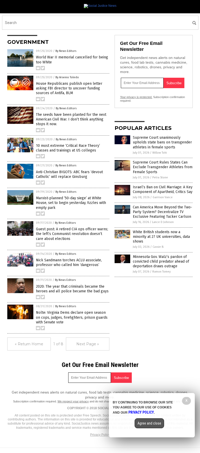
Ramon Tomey (161, 271)
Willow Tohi (159, 152)
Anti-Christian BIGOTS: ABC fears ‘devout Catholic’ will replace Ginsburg (69, 174)
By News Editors (65, 51)
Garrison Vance (163, 197)
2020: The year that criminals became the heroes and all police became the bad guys (72, 288)
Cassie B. (158, 247)
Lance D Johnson (163, 222)
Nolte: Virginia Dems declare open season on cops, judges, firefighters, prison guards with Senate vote (72, 317)
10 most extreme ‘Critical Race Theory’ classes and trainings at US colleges (68, 148)
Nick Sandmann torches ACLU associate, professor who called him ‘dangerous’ (69, 262)
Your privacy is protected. (136, 97)
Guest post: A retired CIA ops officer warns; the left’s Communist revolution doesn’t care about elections (72, 234)
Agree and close (149, 423)
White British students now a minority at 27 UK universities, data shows (161, 237)
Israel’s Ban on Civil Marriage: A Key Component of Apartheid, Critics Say (162, 189)
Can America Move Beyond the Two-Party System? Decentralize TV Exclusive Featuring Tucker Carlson (162, 212)
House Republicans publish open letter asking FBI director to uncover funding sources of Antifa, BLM (69, 88)
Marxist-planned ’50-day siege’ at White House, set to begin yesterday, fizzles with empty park (71, 203)
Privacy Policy (100, 435)
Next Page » (87, 344)
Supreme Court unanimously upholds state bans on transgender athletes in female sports (162, 142)
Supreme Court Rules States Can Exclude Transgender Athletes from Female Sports (162, 167)
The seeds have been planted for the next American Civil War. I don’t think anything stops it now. (71, 119)
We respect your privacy (73, 401)
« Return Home (29, 344)
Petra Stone (160, 177)
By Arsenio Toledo (67, 77)
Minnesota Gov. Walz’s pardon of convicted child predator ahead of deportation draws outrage (161, 261)
